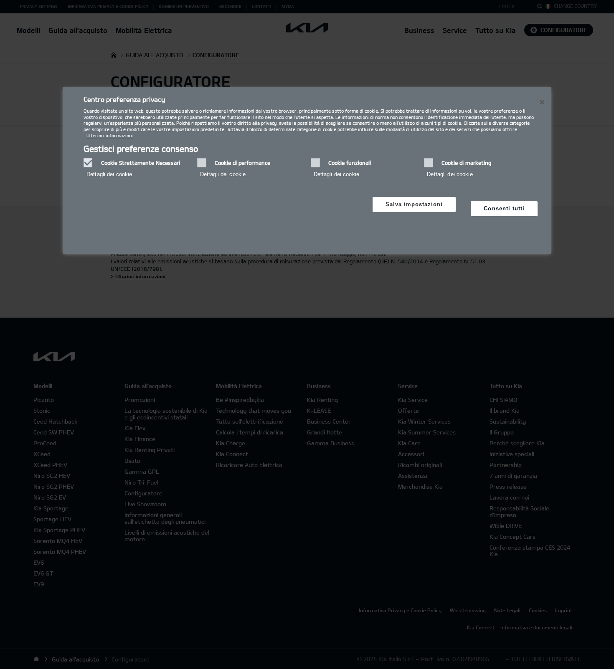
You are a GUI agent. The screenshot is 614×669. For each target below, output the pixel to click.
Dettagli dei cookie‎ (109, 174)
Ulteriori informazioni (109, 135)
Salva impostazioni (414, 204)
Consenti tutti (504, 208)
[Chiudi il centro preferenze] (542, 102)
